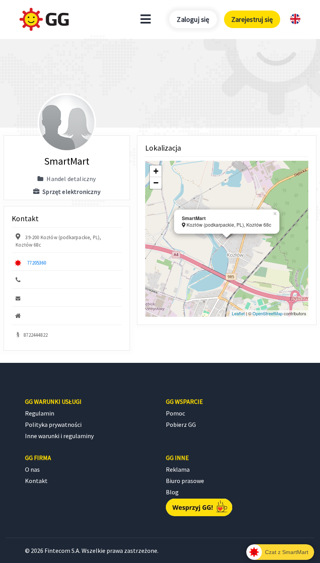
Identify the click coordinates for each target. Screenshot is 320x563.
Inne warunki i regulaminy (59, 436)
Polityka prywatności (53, 424)
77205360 (36, 262)
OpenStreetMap (267, 313)
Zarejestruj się (252, 19)
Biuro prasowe (185, 481)
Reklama (178, 469)
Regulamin (39, 413)
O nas (32, 469)
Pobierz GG (181, 424)
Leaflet (238, 313)
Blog (172, 492)
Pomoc (175, 413)
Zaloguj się (193, 19)
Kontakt (36, 481)
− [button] (155, 183)
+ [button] (155, 171)
